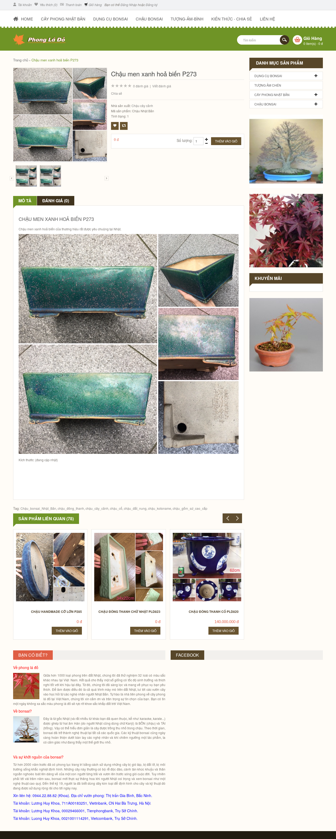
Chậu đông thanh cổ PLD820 (214, 611)
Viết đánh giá (161, 86)
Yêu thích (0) (48, 4)
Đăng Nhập (128, 4)
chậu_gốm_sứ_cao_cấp (190, 508)
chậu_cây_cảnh (97, 508)
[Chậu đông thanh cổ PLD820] (204, 534)
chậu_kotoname (159, 508)
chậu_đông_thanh (71, 508)
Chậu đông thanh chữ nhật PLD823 (129, 611)
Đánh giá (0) (55, 201)
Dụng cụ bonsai (268, 75)
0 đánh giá (140, 86)
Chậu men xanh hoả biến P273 (55, 59)
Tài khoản (24, 4)
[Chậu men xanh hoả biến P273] (26, 176)
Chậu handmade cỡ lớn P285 (56, 611)
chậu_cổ (116, 508)
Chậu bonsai (265, 104)
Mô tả (25, 201)
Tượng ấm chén (267, 85)
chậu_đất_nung (135, 508)
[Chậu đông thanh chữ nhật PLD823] (125, 534)
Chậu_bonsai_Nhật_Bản (38, 508)
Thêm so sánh (124, 126)
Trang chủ (20, 59)
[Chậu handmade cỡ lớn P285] (47, 534)
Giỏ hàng (95, 4)
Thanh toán (73, 4)
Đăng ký (152, 4)
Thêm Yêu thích (115, 126)
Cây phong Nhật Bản (272, 94)
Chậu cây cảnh (142, 105)
